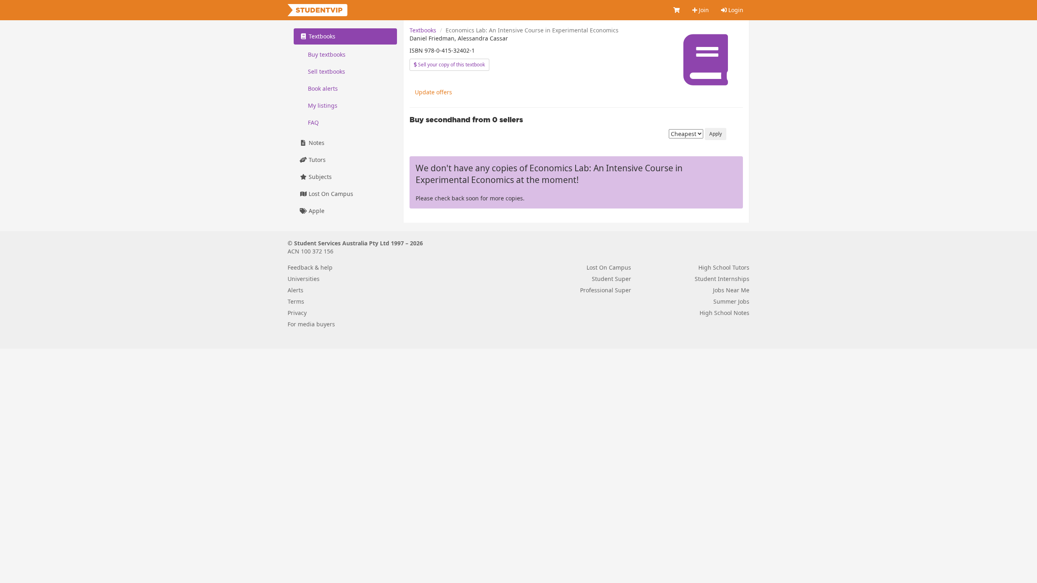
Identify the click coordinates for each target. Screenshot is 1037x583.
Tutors (316, 160)
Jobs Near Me (731, 290)
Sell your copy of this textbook (451, 64)
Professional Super (605, 290)
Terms (296, 301)
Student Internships (722, 279)
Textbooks (423, 30)
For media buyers (311, 324)
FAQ (313, 122)
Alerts (295, 290)
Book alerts (323, 88)
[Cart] (677, 10)
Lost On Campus (330, 194)
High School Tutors (723, 267)
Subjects (319, 177)
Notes (315, 143)
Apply (715, 133)
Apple (315, 211)
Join (703, 10)
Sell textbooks (326, 71)
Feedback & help (310, 267)
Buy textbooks (327, 54)
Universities (304, 279)
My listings (322, 105)
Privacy (297, 313)
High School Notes (724, 313)
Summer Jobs (731, 301)
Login (735, 10)
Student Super (611, 279)
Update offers (433, 92)
